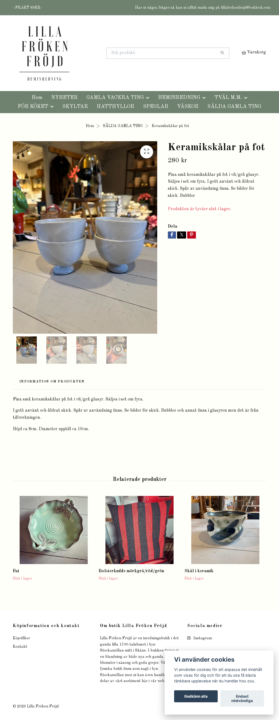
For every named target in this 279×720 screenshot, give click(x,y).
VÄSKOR (188, 106)
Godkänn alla (196, 696)
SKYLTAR (75, 106)
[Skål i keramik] (225, 530)
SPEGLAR (155, 106)
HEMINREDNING (179, 97)
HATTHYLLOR (115, 106)
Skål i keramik (199, 571)
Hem (37, 97)
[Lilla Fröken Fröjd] (76, 53)
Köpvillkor (21, 638)
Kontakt (20, 647)
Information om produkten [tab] (52, 381)
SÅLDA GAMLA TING (234, 106)
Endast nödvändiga (242, 698)
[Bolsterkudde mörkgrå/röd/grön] (139, 530)
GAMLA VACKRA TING (115, 97)
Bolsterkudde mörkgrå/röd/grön (131, 571)
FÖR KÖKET (33, 106)
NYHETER (64, 97)
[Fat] (54, 530)
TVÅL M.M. (228, 97)
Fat (16, 571)
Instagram (202, 638)
